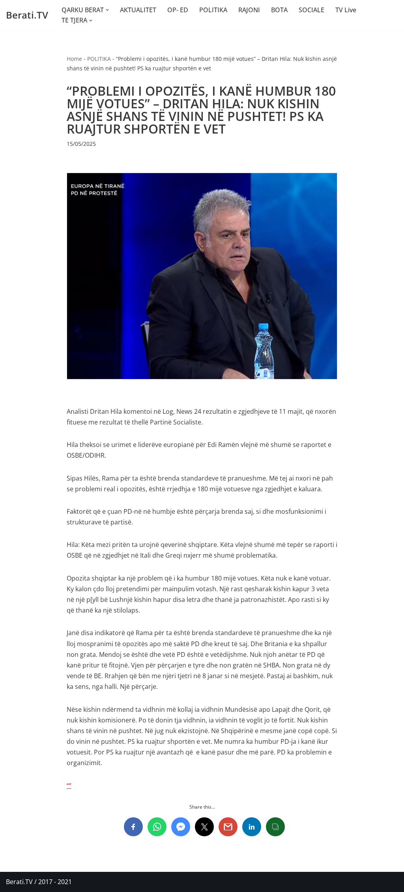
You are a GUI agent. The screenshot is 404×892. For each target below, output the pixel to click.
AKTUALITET (138, 10)
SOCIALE (311, 10)
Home (74, 58)
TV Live (345, 10)
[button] (107, 9)
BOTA (279, 10)
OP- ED (177, 10)
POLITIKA (213, 10)
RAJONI (249, 10)
